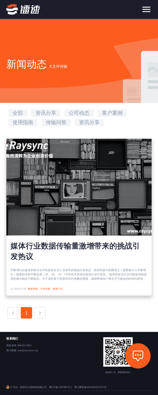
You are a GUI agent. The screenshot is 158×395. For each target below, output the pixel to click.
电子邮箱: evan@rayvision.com (22, 350)
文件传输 (45, 288)
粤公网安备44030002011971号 (90, 387)
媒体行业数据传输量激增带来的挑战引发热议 (75, 251)
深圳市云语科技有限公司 (33, 387)
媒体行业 (58, 288)
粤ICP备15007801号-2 (60, 387)
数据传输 (33, 288)
